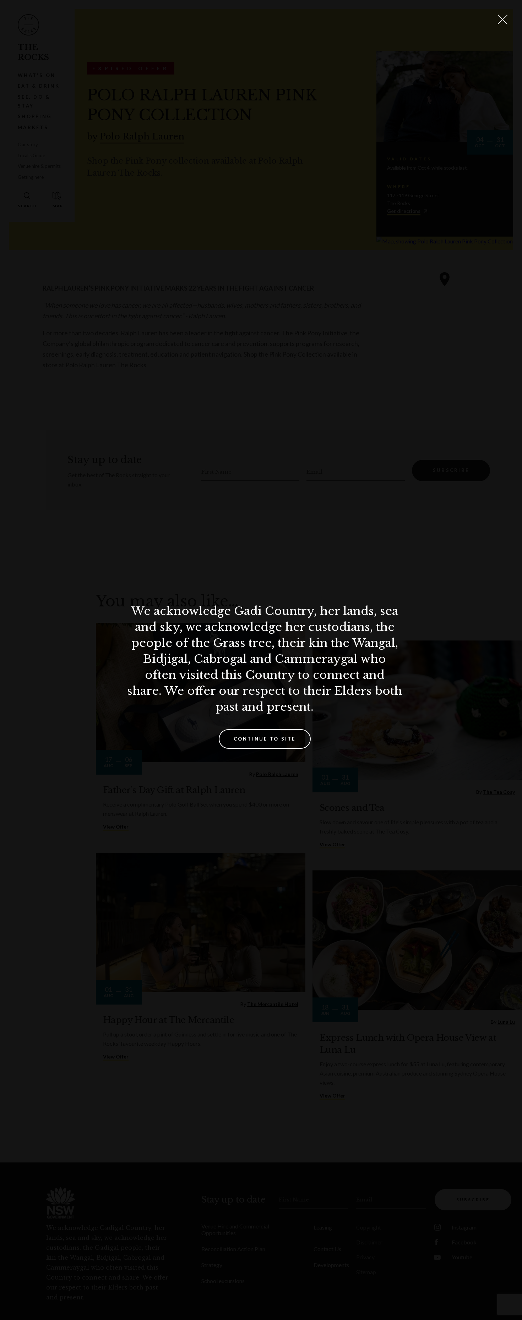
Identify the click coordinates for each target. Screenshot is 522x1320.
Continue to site (265, 739)
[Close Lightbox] (502, 19)
